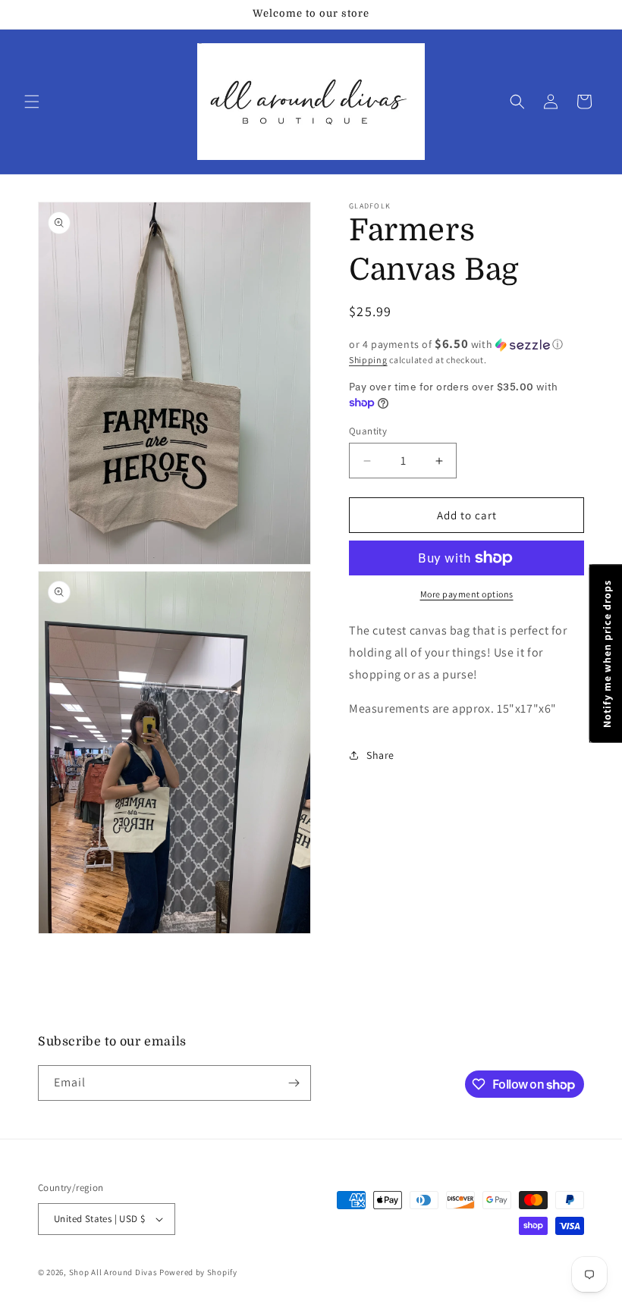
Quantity (368, 431)
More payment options (467, 594)
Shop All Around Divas (113, 1272)
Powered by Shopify (198, 1272)
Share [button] (380, 755)
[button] (32, 101)
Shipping (368, 359)
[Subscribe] (293, 1083)
